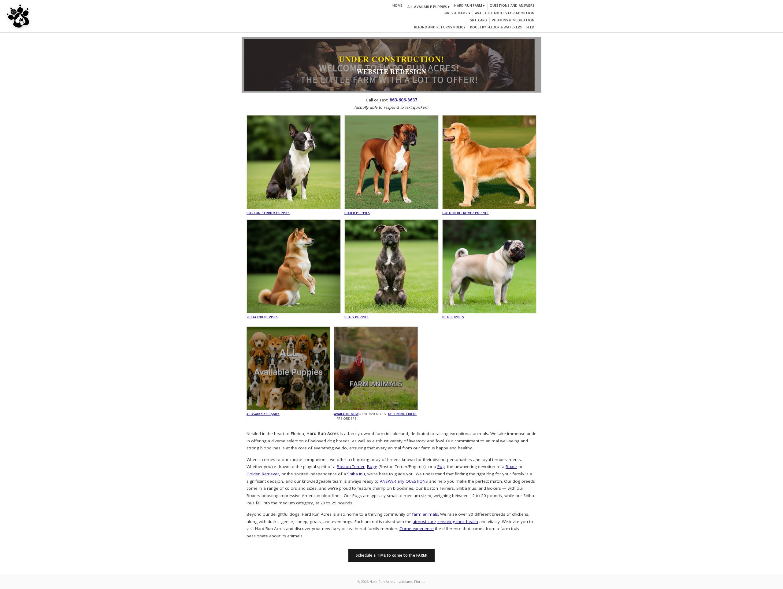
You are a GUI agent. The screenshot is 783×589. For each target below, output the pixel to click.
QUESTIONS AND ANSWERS (512, 5)
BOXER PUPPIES (357, 213)
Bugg (372, 466)
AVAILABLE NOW (346, 414)
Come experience (416, 528)
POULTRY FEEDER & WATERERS (496, 27)
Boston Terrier (351, 466)
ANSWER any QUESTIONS (404, 481)
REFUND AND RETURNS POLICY (440, 27)
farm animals (425, 514)
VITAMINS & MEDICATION (513, 20)
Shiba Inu (356, 474)
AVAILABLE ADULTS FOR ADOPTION (504, 13)
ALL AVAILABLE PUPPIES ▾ (428, 7)
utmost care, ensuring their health (445, 521)
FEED (530, 27)
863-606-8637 (403, 100)
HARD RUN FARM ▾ (469, 5)
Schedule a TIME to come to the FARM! (391, 555)
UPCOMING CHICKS (402, 414)
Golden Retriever (263, 474)
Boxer (511, 466)
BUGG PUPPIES (356, 317)
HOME (397, 5)
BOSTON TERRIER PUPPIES (268, 213)
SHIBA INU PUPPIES (262, 317)
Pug (441, 466)
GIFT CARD (478, 20)
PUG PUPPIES (453, 317)
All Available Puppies (263, 414)
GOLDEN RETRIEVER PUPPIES (465, 213)
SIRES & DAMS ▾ (457, 13)
